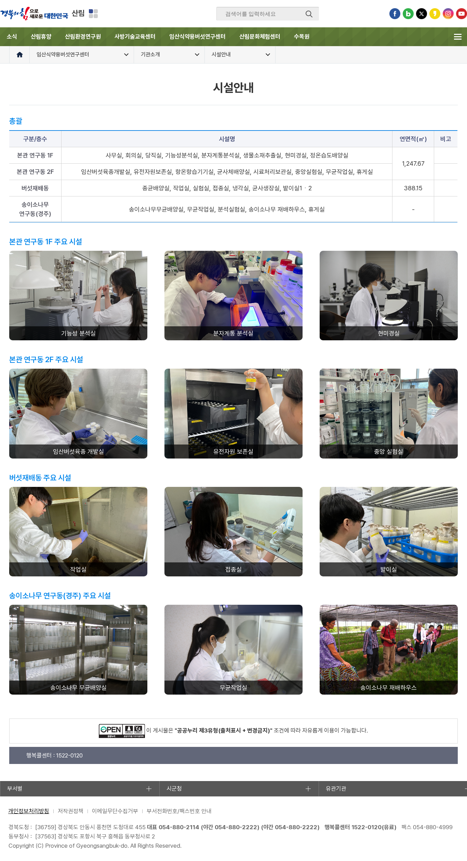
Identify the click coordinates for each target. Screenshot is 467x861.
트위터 (421, 13)
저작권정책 (70, 811)
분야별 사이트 (93, 13)
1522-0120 (366, 827)
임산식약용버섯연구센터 (197, 36)
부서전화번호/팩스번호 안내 (179, 811)
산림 (78, 13)
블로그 (408, 13)
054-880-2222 (236, 827)
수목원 (301, 36)
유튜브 (461, 13)
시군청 (174, 788)
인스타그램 (448, 13)
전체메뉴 (457, 36)
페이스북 (394, 13)
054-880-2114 (179, 827)
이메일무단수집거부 (115, 811)
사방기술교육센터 (135, 36)
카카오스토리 (434, 13)
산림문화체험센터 (259, 36)
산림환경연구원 (83, 36)
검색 (309, 14)
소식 (12, 36)
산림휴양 (41, 36)
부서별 (15, 788)
